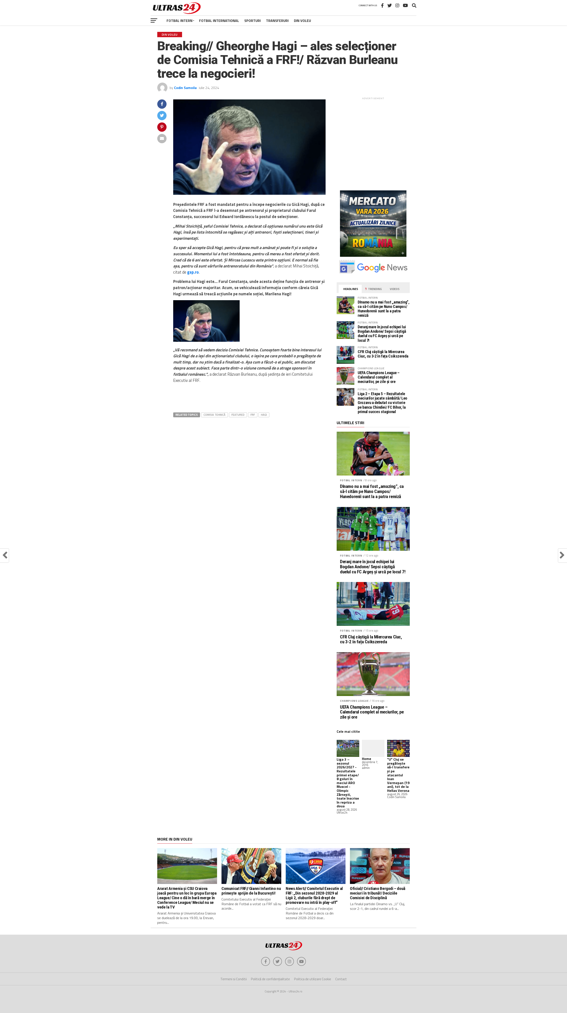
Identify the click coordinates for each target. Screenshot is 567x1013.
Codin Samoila (185, 87)
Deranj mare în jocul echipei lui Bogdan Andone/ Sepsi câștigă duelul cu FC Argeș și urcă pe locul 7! (382, 334)
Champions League (354, 701)
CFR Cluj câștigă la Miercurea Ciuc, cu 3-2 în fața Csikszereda (383, 353)
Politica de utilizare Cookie (312, 979)
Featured (238, 414)
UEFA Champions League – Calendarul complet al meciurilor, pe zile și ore (379, 377)
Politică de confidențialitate (270, 979)
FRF (252, 414)
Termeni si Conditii (233, 979)
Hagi (264, 414)
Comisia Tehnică (214, 414)
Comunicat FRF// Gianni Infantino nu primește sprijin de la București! (251, 891)
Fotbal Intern (179, 20)
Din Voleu (302, 20)
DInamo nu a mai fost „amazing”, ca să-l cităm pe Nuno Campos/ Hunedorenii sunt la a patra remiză (384, 309)
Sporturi (252, 20)
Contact (341, 979)
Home (366, 758)
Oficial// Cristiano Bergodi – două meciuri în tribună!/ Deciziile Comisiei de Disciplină (377, 893)
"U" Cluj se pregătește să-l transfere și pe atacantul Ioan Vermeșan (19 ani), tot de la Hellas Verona (398, 775)
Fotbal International (219, 20)
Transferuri (277, 20)
